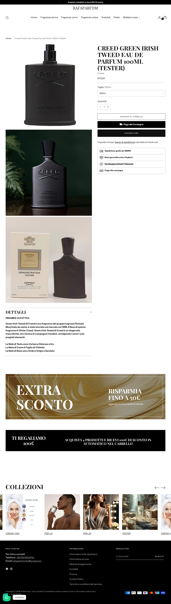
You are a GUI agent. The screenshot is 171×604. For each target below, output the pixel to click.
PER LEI (87, 533)
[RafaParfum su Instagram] (11, 569)
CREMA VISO (13, 533)
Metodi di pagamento (80, 564)
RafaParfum (26, 591)
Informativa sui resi (79, 559)
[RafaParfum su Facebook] (7, 569)
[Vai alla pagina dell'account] (158, 17)
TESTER (126, 533)
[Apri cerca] (7, 17)
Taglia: (104, 87)
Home (8, 38)
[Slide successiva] (163, 469)
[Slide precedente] (157, 469)
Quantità (102, 101)
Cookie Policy (76, 579)
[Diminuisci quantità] (108, 107)
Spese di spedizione (125, 142)
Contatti (73, 569)
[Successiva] (110, 2)
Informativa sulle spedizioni (83, 554)
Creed (101, 73)
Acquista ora (131, 133)
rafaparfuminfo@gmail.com (27, 561)
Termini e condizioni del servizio (85, 584)
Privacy (73, 574)
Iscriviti (159, 556)
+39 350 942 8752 (25, 557)
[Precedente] (60, 2)
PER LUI (48, 533)
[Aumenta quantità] (100, 107)
